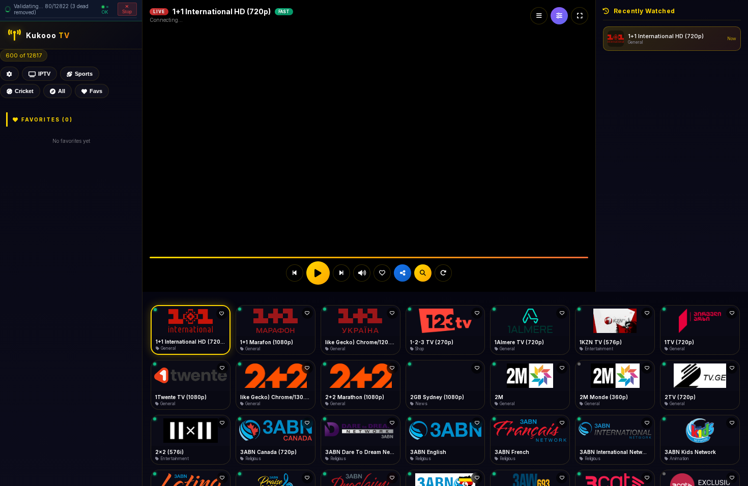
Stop (127, 11)
